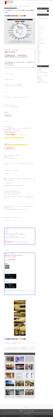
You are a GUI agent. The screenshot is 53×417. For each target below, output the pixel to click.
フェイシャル (38, 31)
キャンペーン (38, 24)
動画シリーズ (38, 47)
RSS (4, 415)
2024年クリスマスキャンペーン (41, 79)
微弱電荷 (38, 53)
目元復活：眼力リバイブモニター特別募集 (42, 82)
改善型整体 (38, 56)
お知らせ (38, 22)
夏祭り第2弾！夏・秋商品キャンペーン (42, 81)
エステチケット (39, 21)
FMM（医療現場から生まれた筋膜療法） (42, 18)
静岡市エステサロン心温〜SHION (26, 410)
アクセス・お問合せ (45, 3)
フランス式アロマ (39, 37)
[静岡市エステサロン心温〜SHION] (8, 2)
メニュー (34, 3)
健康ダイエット (39, 46)
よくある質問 (40, 3)
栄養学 (38, 59)
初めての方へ (30, 3)
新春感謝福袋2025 (39, 78)
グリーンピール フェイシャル (41, 25)
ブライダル (38, 34)
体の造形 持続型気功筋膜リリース (41, 43)
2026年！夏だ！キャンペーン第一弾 (41, 68)
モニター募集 (38, 40)
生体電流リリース (39, 62)
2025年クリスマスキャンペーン (41, 71)
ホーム (27, 3)
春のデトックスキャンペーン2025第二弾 (42, 75)
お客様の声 (37, 3)
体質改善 (38, 44)
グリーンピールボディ (40, 28)
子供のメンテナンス (39, 50)
